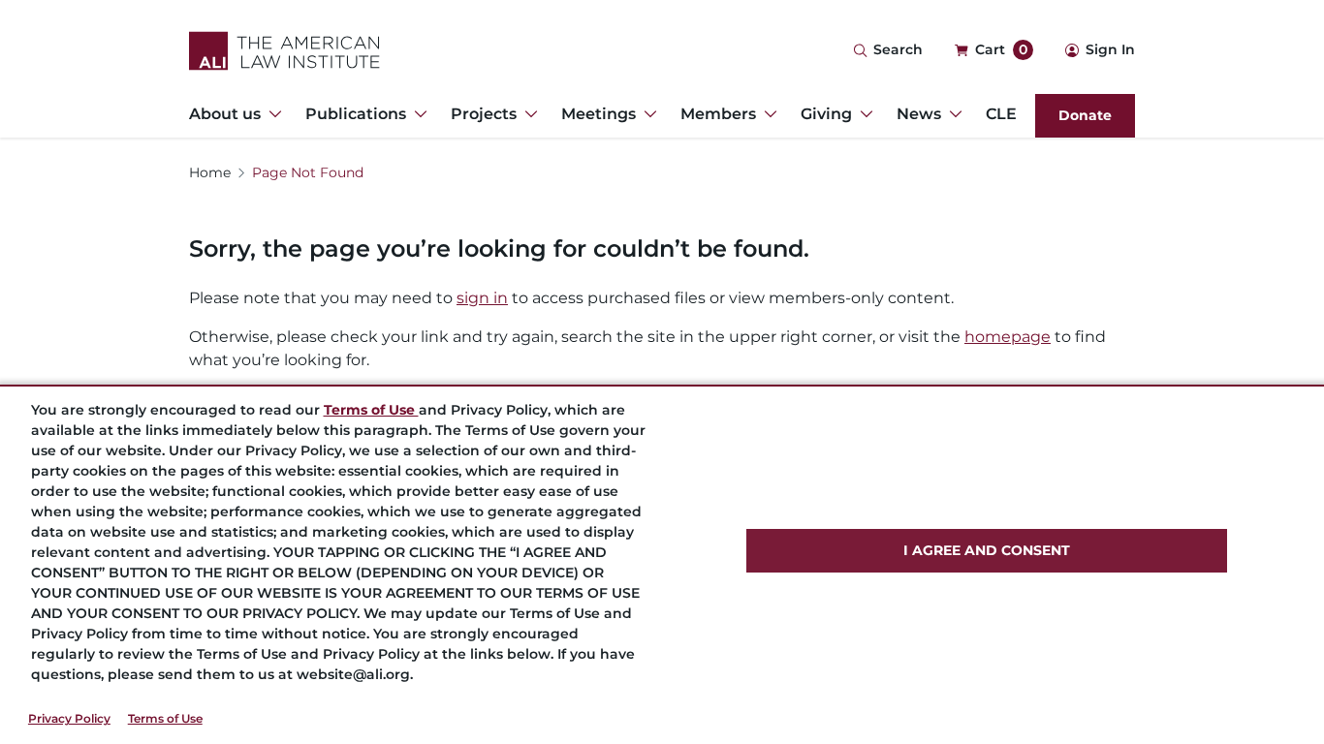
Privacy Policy (69, 718)
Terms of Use (165, 718)
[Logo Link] (284, 51)
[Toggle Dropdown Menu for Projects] (527, 114)
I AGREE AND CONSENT (986, 550)
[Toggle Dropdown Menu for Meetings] (646, 114)
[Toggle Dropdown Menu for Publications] (416, 114)
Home (210, 172)
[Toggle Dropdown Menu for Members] (766, 114)
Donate (1085, 115)
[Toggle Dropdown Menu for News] (951, 114)
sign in (482, 298)
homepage (1007, 336)
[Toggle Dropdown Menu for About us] (271, 114)
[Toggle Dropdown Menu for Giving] (862, 114)
